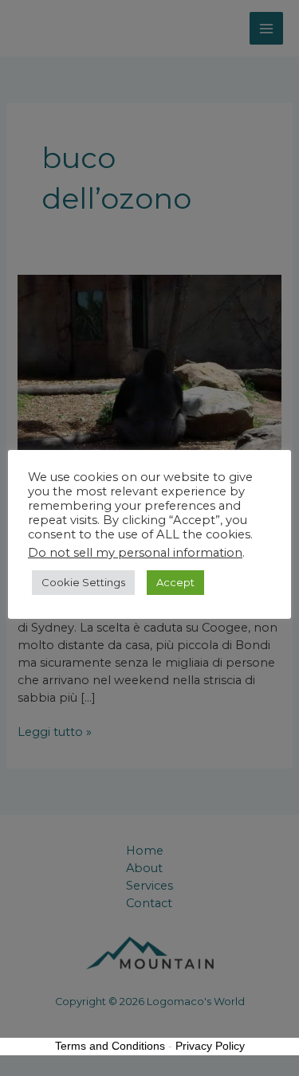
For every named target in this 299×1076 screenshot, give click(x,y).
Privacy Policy (210, 1045)
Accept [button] (175, 582)
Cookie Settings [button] (83, 582)
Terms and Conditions (110, 1045)
